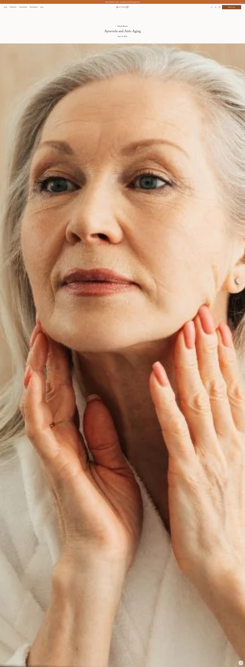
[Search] (212, 7)
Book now (231, 7)
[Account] (215, 7)
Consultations (23, 7)
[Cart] (219, 7)
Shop (5, 7)
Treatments (12, 7)
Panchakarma (34, 7)
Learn (42, 7)
